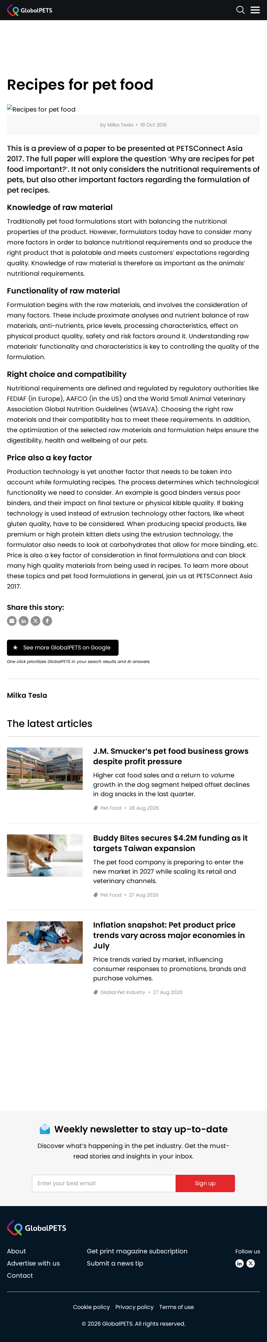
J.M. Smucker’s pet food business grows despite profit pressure (171, 756)
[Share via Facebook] (47, 621)
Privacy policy (134, 1307)
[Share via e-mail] (12, 621)
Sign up (205, 1183)
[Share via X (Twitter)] (35, 621)
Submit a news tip (115, 1263)
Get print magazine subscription (137, 1251)
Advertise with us (33, 1263)
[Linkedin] (239, 1263)
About (16, 1251)
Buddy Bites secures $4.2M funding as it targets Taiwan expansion (170, 843)
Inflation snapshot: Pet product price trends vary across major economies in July (169, 935)
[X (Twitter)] (250, 1263)
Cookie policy (91, 1307)
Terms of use (176, 1307)
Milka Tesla (120, 124)
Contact (20, 1275)
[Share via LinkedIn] (24, 621)
